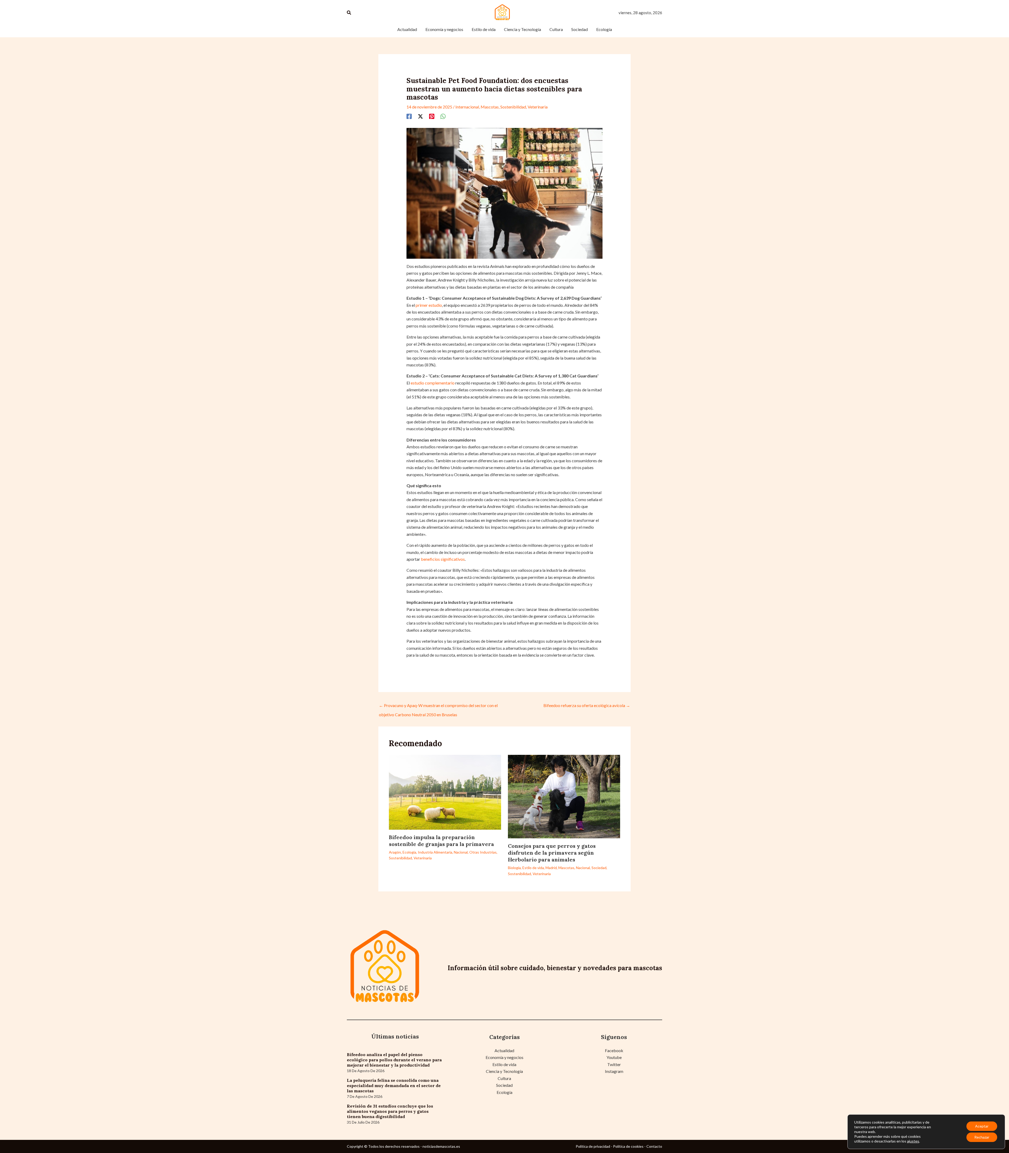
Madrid (551, 867)
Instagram (614, 1071)
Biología (514, 867)
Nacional (461, 852)
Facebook (614, 1050)
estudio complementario (433, 382)
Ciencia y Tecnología (504, 1071)
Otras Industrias (483, 852)
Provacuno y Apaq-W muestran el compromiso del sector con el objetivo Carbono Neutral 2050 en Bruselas (438, 707)
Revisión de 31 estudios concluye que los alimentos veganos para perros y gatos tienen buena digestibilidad (390, 1111)
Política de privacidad (593, 1146)
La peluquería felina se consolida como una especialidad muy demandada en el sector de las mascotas (394, 1085)
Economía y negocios (504, 1057)
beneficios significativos (443, 559)
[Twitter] (420, 116)
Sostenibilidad (513, 106)
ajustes (913, 1141)
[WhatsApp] (443, 116)
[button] (349, 12)
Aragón (395, 852)
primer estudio (429, 305)
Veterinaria (538, 106)
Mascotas (490, 106)
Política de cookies (628, 1146)
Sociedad (598, 867)
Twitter (614, 1064)
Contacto (654, 1146)
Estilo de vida (533, 867)
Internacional (467, 106)
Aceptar (982, 1126)
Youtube (614, 1057)
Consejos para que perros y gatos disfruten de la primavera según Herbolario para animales (552, 853)
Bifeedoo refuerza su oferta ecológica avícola (586, 705)
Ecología (409, 852)
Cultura (504, 1078)
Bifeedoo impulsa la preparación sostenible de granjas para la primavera (441, 840)
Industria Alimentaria (435, 852)
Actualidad (504, 1050)
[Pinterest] (431, 116)
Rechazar (981, 1137)
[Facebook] (409, 116)
